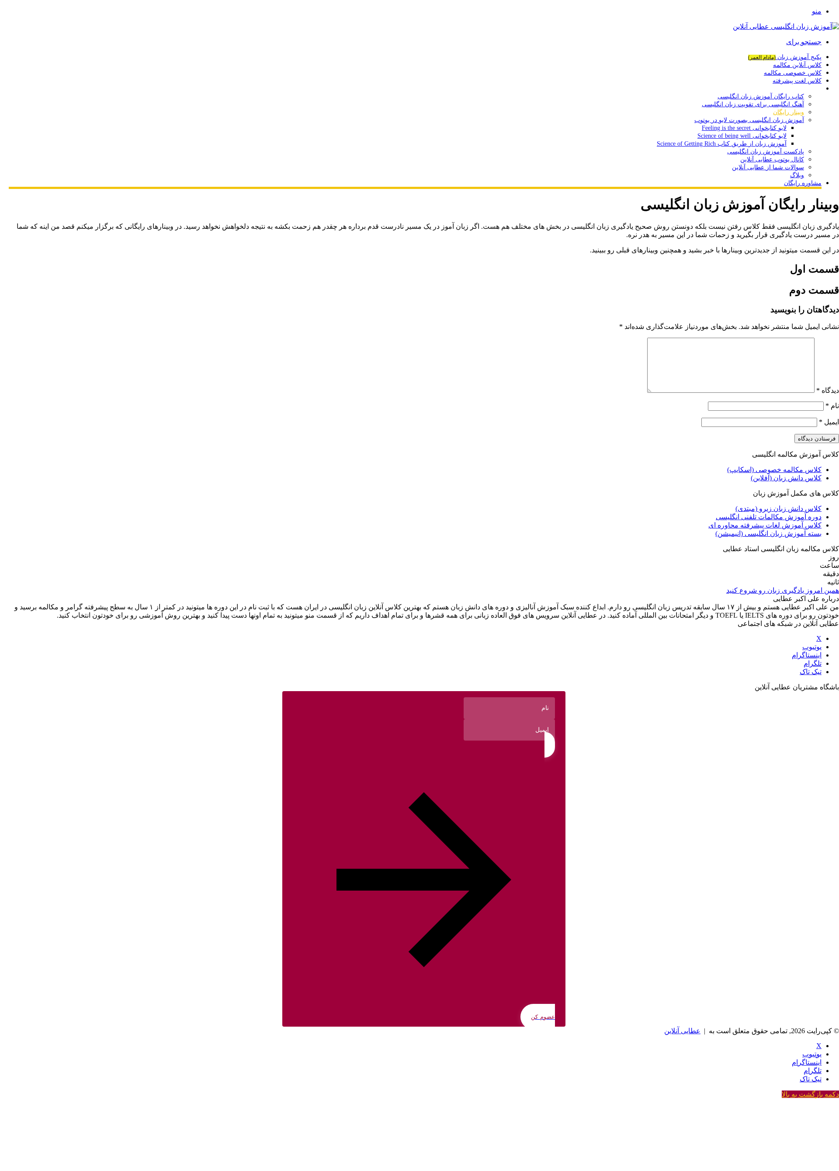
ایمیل (829, 422)
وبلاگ (797, 175)
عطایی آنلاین (682, 1031)
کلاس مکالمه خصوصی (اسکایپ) (774, 469)
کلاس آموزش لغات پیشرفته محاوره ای (765, 525)
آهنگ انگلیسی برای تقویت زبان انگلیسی (753, 104)
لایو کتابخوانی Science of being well (742, 136)
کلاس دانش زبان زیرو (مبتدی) (778, 508)
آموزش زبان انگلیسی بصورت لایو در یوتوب (749, 120)
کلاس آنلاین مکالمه (797, 65)
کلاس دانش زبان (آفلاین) (786, 478)
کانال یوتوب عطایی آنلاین (772, 159)
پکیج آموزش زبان (785, 57)
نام (832, 405)
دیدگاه (827, 390)
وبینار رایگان (788, 112)
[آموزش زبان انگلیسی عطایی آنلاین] (786, 26)
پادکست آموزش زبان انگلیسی (765, 151)
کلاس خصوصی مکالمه (793, 73)
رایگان (813, 88)
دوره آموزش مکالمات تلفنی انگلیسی (769, 517)
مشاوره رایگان (803, 183)
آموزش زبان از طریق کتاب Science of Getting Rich (722, 143)
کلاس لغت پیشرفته (797, 80)
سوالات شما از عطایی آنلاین (768, 167)
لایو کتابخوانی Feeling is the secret (744, 128)
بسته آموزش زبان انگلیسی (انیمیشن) (768, 533)
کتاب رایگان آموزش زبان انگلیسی (761, 96)
